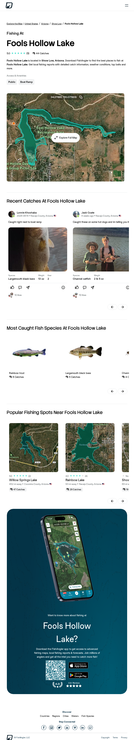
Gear (49, 275)
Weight (41, 275)
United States (31, 23)
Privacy (124, 737)
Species (11, 275)
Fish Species (88, 716)
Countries (45, 716)
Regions (56, 716)
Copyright (105, 737)
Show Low (57, 23)
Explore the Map (15, 23)
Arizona (45, 23)
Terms (115, 737)
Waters (75, 716)
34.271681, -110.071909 (63, 97)
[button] (65, 137)
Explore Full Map (68, 137)
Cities (66, 716)
